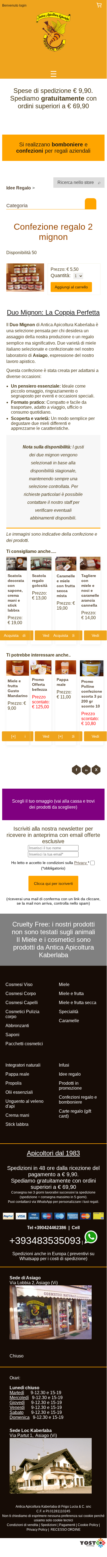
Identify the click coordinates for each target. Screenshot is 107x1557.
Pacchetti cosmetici (24, 1043)
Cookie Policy (88, 1525)
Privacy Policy (37, 1530)
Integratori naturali (23, 1065)
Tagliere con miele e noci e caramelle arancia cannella (90, 590)
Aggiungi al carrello (71, 287)
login (23, 5)
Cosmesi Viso (19, 984)
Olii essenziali (19, 1092)
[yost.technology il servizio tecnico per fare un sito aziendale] (92, 1546)
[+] (13, 736)
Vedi (46, 635)
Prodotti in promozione (70, 1085)
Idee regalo (70, 1074)
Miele (64, 984)
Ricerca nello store (76, 182)
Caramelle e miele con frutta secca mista (66, 586)
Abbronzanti (17, 1025)
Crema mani (17, 1115)
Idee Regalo (18, 188)
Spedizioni (49, 1525)
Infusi (64, 1065)
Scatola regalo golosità (39, 580)
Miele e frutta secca (77, 1002)
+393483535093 (45, 1240)
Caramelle (69, 1020)
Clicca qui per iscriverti (53, 883)
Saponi (12, 1034)
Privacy (81, 862)
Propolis (13, 1083)
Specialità (68, 1011)
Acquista (60, 635)
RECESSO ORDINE (65, 1530)
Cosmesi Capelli (21, 1002)
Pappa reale (17, 1074)
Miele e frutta (71, 993)
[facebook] (76, 770)
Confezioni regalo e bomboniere (78, 1099)
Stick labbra (16, 1124)
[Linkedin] (86, 770)
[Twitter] (96, 770)
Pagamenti (67, 1525)
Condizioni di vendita (22, 1525)
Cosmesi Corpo (20, 993)
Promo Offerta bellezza (39, 684)
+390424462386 (50, 1227)
